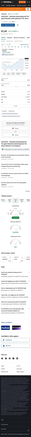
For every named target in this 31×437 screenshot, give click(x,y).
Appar (2, 365)
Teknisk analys (6, 196)
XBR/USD (16, 257)
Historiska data (9, 41)
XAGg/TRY (28, 257)
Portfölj (3, 368)
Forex (2, 5)
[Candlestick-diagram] (2, 44)
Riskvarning (3, 429)
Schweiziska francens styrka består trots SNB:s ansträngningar (14, 174)
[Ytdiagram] (4, 44)
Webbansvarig (4, 371)
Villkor (2, 419)
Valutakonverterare (19, 41)
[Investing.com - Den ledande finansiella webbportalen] (8, 2)
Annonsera (19, 368)
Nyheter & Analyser (19, 37)
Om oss (18, 365)
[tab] (9, 200)
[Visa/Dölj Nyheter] (10, 44)
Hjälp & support (20, 371)
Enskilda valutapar (10, 5)
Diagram (9, 37)
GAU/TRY (4, 257)
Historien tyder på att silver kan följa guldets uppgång (13, 183)
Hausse (16, 135)
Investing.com (4, 186)
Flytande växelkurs (21, 5)
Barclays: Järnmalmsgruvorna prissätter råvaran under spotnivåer (15, 156)
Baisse (16, 128)
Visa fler (15, 105)
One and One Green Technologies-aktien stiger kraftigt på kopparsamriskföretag (14, 165)
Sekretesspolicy (4, 424)
